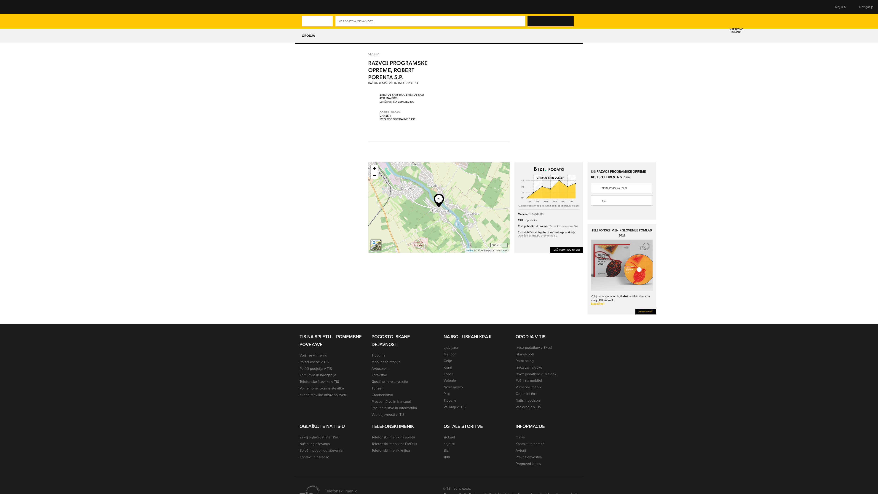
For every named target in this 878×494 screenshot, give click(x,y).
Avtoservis (380, 368)
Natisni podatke (528, 400)
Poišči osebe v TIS (314, 361)
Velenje (450, 380)
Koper (448, 373)
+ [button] (374, 168)
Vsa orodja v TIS (528, 406)
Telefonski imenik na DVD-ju (394, 443)
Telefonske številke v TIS (319, 381)
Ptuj (447, 393)
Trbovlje (450, 400)
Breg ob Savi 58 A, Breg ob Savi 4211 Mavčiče (402, 96)
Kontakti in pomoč (530, 443)
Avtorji (521, 450)
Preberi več (646, 311)
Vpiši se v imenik (313, 355)
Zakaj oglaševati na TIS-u (319, 437)
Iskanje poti (525, 354)
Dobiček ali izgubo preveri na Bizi (538, 235)
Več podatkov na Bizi (567, 249)
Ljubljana (451, 347)
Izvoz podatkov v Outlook (536, 373)
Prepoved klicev (528, 463)
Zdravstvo (379, 374)
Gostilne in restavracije (390, 381)
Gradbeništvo (382, 394)
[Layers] (376, 245)
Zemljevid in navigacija (318, 374)
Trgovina (378, 355)
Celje (448, 360)
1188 (447, 456)
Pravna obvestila (529, 456)
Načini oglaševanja (315, 443)
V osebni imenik (528, 386)
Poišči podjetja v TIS (316, 368)
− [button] (374, 175)
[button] (307, 7)
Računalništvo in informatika (394, 407)
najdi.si (449, 443)
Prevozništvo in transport (391, 401)
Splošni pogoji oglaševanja (321, 450)
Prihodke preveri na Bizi (563, 226)
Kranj (448, 367)
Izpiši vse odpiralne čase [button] (397, 119)
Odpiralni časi (526, 393)
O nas (520, 437)
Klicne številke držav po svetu (323, 394)
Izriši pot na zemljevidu (397, 102)
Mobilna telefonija (386, 361)
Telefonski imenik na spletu (393, 437)
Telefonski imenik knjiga (391, 450)
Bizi (604, 200)
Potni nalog (525, 360)
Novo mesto (453, 386)
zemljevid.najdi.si (614, 188)
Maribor (450, 354)
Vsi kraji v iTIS (455, 406)
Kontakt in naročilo (314, 456)
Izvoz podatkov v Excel (534, 347)
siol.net (449, 437)
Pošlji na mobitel (529, 380)
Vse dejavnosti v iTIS (388, 414)
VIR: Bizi (374, 54)
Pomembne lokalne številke (322, 388)
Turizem (378, 388)
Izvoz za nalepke (529, 367)
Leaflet (470, 250)
